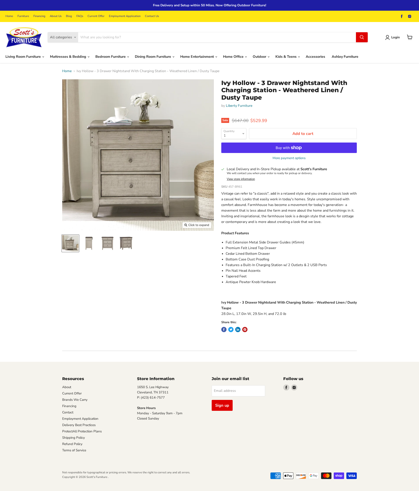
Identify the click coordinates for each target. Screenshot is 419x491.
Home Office (233, 56)
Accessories (315, 56)
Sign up (222, 405)
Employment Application (125, 16)
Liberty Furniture (239, 105)
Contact (67, 412)
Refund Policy (72, 444)
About (66, 387)
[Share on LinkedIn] (237, 329)
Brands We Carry (75, 400)
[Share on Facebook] (224, 329)
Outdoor (260, 56)
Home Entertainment (197, 56)
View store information (241, 179)
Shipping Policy (73, 437)
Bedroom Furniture (111, 56)
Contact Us (152, 16)
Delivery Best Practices (79, 425)
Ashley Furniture (345, 56)
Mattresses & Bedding (68, 56)
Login (395, 37)
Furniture (23, 16)
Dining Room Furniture (153, 56)
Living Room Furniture (23, 56)
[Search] (362, 37)
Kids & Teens (286, 56)
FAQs (79, 16)
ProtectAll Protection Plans (82, 431)
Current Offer (96, 16)
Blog (69, 16)
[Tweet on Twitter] (231, 329)
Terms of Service (74, 450)
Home (9, 16)
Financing (39, 16)
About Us (56, 16)
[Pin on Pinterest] (244, 329)
